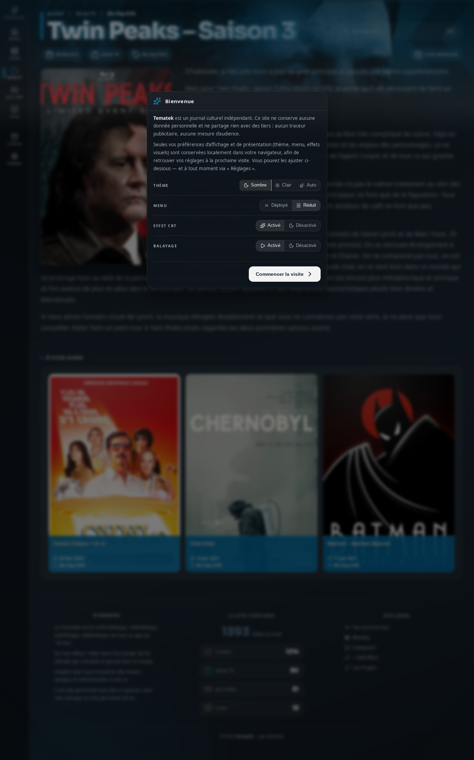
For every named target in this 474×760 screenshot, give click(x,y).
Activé (274, 225)
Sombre (258, 185)
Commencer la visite (280, 274)
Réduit (309, 205)
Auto (311, 185)
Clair (286, 185)
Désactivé (306, 225)
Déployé (279, 205)
